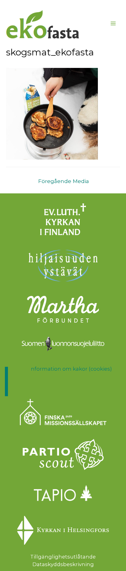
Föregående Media (63, 181)
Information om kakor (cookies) (71, 369)
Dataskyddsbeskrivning (63, 564)
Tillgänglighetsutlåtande (63, 557)
